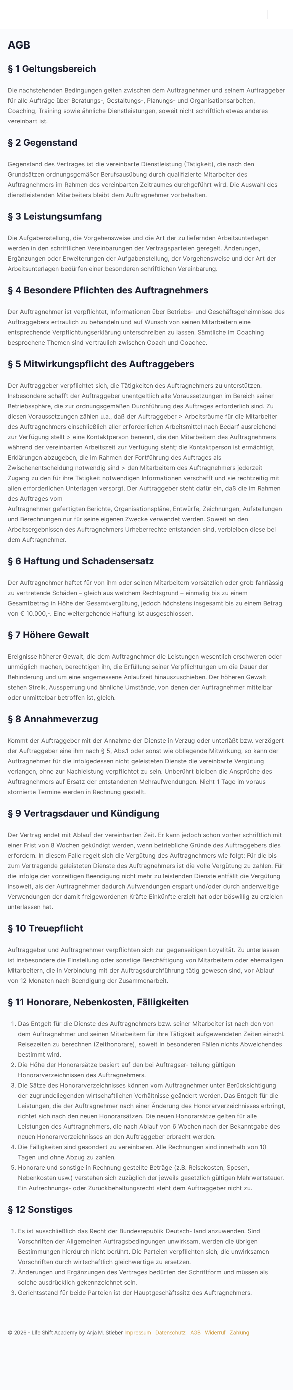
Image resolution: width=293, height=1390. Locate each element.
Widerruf (215, 1332)
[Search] (257, 14)
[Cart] (278, 14)
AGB (195, 1332)
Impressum (137, 1332)
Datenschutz (170, 1332)
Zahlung (239, 1332)
